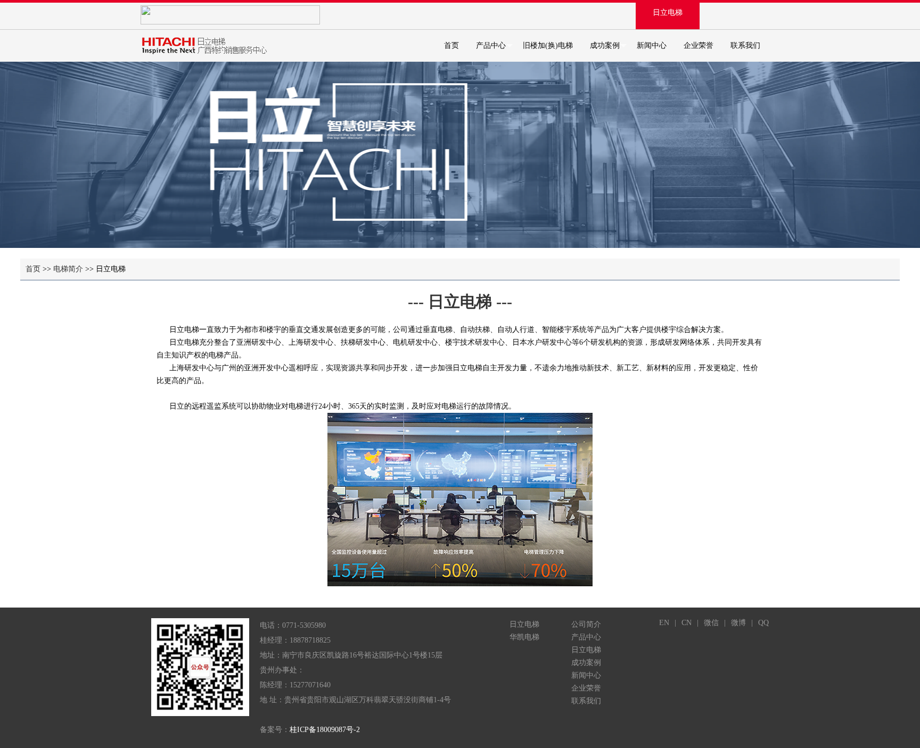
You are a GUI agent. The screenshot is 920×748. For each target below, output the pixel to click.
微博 (738, 623)
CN (686, 623)
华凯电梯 (524, 637)
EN (664, 623)
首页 (451, 45)
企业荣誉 (698, 45)
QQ (763, 623)
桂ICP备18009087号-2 (325, 730)
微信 (711, 623)
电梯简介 (68, 269)
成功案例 (605, 45)
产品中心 (491, 45)
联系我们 (745, 45)
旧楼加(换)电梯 (548, 45)
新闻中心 (652, 45)
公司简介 (586, 624)
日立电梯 (668, 12)
